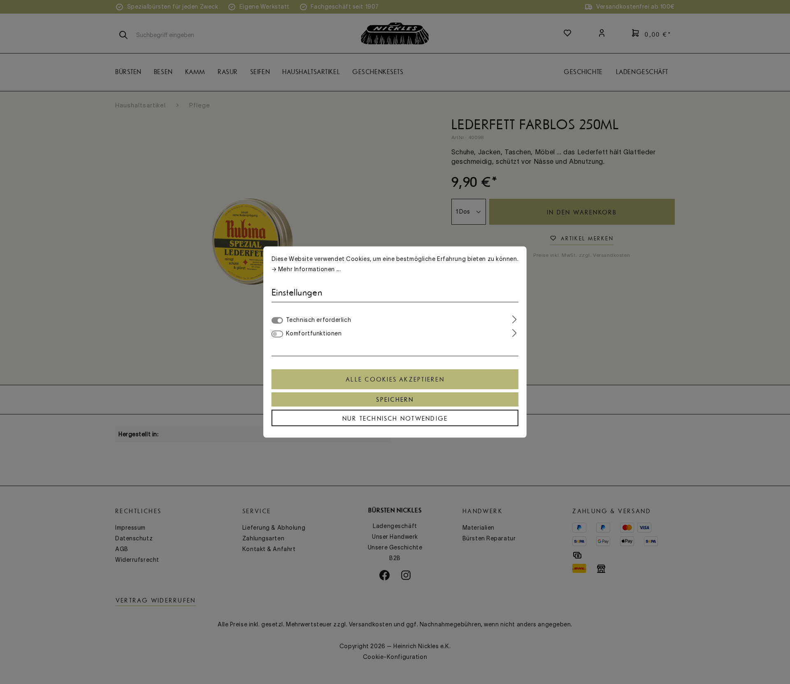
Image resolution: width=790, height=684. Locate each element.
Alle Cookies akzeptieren (395, 379)
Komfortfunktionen (314, 333)
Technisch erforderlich (318, 319)
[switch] (277, 334)
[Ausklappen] (514, 319)
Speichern (395, 399)
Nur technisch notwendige (395, 418)
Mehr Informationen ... (309, 269)
